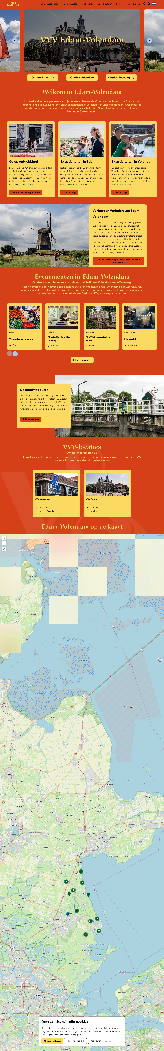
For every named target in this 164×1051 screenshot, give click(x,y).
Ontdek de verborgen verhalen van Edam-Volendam (118, 261)
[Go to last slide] (14, 40)
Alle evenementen (82, 360)
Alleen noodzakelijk (75, 1041)
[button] (67, 915)
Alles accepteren (52, 1041)
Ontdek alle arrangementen (26, 192)
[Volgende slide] (15, 353)
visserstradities (111, 104)
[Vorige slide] (9, 353)
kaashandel (130, 104)
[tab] (80, 68)
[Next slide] (149, 40)
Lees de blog (69, 192)
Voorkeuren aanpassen (101, 1041)
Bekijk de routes (30, 419)
